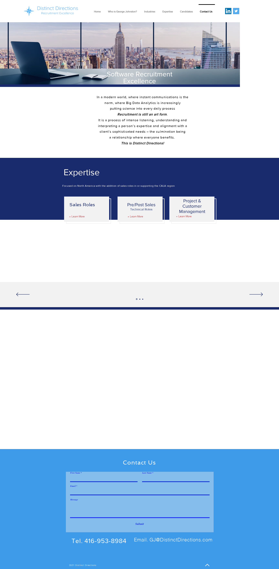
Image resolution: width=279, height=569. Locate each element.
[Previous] (23, 294)
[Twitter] (236, 11)
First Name (75, 473)
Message (74, 500)
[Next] (256, 294)
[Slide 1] (136, 299)
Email (73, 486)
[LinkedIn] (228, 11)
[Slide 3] (142, 299)
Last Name (147, 473)
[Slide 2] (139, 299)
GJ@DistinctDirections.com (181, 540)
